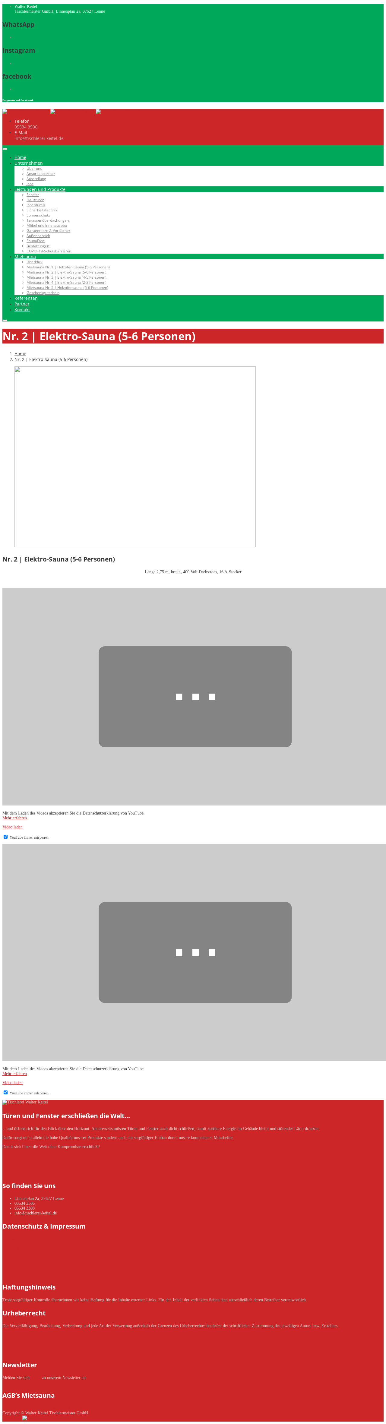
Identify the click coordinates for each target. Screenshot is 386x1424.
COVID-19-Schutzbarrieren (49, 251)
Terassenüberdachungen (48, 220)
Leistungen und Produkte (39, 189)
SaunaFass (36, 240)
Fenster (33, 194)
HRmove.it (12, 1419)
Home (20, 157)
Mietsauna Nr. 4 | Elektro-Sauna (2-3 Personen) (66, 282)
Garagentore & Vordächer (48, 230)
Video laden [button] (12, 827)
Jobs (30, 183)
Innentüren (36, 204)
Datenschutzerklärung (20, 1239)
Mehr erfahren (14, 818)
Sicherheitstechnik (42, 210)
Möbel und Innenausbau (47, 225)
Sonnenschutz (38, 215)
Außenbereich (38, 235)
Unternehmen (28, 163)
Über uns (34, 168)
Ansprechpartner (41, 173)
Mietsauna (25, 256)
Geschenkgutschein (43, 292)
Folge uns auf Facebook (18, 100)
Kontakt (22, 309)
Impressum (11, 1248)
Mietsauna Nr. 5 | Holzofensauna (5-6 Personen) (67, 287)
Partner (22, 304)
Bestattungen (38, 245)
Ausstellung (36, 178)
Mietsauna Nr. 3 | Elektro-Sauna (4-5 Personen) (66, 277)
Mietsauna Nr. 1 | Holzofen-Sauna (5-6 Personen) (68, 267)
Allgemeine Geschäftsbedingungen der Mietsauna (44, 1408)
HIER (36, 1377)
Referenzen (26, 298)
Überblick (35, 261)
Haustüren (35, 199)
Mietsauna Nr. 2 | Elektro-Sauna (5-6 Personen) (66, 272)
